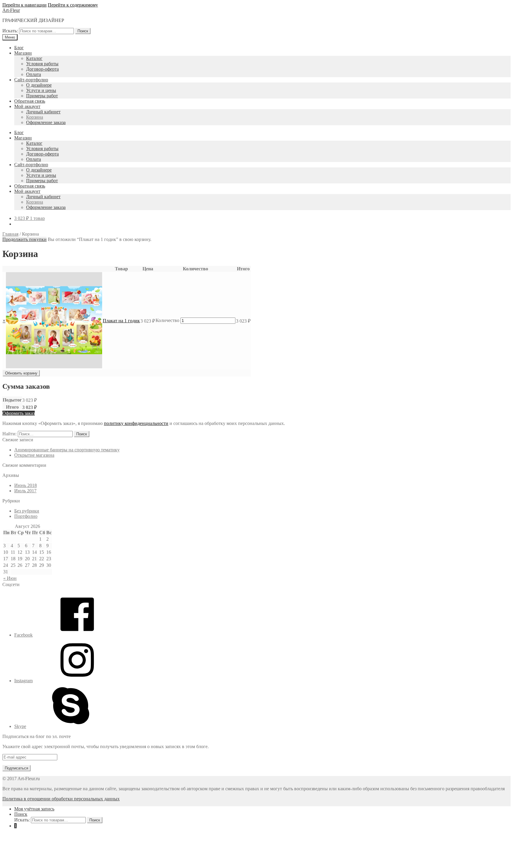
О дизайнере (39, 85)
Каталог (34, 58)
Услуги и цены (41, 90)
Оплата (33, 74)
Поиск (82, 31)
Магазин (23, 52)
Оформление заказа (46, 122)
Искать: (10, 30)
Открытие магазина (34, 455)
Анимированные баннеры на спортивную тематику (67, 449)
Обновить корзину (21, 373)
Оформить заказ (18, 413)
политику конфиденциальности (136, 423)
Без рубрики (26, 510)
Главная (10, 234)
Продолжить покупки (24, 239)
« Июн (10, 578)
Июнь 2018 (25, 485)
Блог (19, 47)
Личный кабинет (43, 111)
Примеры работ (42, 95)
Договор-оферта (42, 69)
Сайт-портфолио (31, 79)
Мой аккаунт (27, 106)
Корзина (34, 117)
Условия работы (42, 63)
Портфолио (25, 516)
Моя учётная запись (34, 808)
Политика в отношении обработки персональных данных (61, 798)
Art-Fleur (11, 10)
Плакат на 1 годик (121, 320)
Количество (167, 320)
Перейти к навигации (24, 4)
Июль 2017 (25, 490)
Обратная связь (29, 101)
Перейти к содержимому (73, 4)
